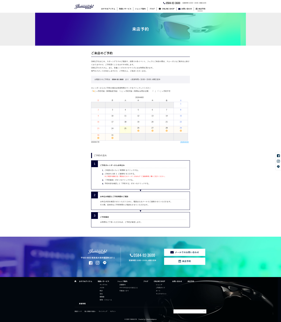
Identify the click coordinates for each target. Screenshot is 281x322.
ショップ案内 (140, 9)
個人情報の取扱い (90, 311)
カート (158, 291)
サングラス (103, 285)
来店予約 (201, 9)
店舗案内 (122, 285)
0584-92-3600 (144, 255)
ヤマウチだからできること (128, 288)
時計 (101, 291)
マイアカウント (161, 294)
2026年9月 (184, 142)
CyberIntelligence (151, 319)
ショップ (159, 285)
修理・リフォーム (106, 300)
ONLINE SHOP (168, 9)
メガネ (102, 288)
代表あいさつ (124, 291)
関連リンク (78, 311)
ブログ (152, 9)
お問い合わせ (186, 9)
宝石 (101, 294)
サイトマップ (103, 311)
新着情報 (82, 304)
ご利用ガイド (160, 288)
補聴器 (102, 297)
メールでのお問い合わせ (187, 252)
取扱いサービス (125, 9)
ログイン (113, 311)
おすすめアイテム (108, 9)
